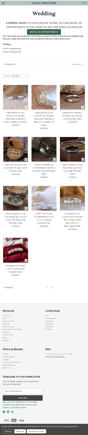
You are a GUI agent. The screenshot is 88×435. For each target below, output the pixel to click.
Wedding (49, 321)
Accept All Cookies (36, 431)
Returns (6, 332)
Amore (5, 354)
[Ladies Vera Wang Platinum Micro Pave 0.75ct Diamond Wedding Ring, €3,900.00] (44, 198)
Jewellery (49, 324)
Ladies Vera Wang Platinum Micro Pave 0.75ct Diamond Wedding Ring (44, 218)
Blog (5, 337)
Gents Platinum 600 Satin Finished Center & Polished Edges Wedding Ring (44, 169)
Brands (48, 329)
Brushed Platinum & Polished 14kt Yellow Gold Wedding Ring (72, 115)
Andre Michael (9, 365)
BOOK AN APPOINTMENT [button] (44, 32)
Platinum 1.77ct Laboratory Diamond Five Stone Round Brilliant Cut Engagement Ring (72, 219)
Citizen (6, 359)
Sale (47, 315)
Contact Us (8, 335)
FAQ (5, 318)
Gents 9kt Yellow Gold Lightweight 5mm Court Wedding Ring (15, 167)
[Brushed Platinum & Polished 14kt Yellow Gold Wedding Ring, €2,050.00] (72, 97)
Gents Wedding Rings (12, 48)
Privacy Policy (9, 321)
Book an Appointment (12, 329)
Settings (8, 431)
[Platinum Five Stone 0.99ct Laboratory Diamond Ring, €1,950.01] (15, 250)
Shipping (6, 324)
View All (6, 368)
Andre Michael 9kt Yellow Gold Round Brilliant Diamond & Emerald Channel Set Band (44, 118)
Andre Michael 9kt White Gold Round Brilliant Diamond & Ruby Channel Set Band (15, 117)
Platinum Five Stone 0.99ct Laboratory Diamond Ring (15, 268)
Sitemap (6, 340)
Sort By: (7, 76)
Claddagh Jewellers (11, 362)
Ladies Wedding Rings (12, 52)
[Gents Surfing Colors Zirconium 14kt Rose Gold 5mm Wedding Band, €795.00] (72, 149)
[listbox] (19, 76)
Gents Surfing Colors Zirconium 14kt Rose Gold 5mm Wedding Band (72, 169)
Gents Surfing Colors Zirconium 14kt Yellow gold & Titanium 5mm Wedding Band (16, 218)
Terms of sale (8, 326)
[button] (44, 64)
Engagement (50, 318)
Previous (9, 287)
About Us (7, 315)
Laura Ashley (8, 357)
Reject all (20, 431)
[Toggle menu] (3, 3)
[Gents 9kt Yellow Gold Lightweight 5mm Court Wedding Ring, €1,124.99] (15, 149)
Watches (48, 326)
